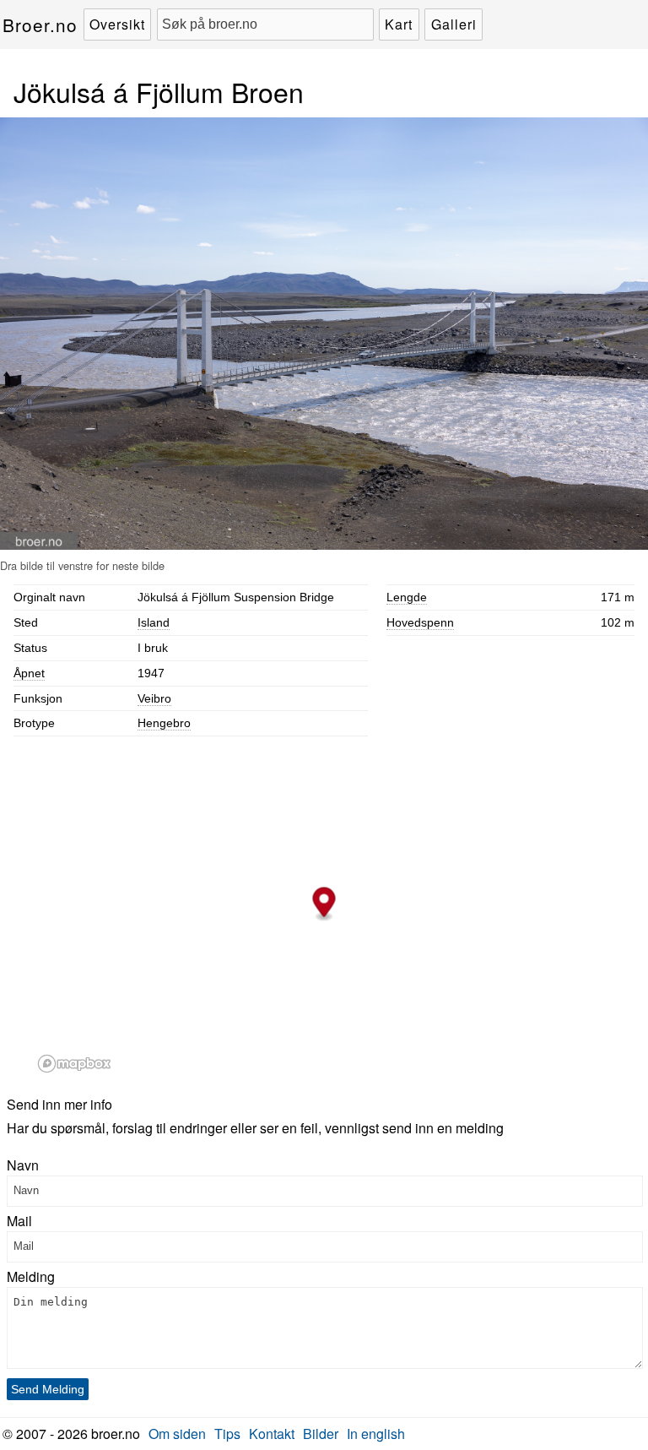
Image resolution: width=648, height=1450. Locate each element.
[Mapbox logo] (74, 1063)
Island (154, 622)
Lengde (406, 597)
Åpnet (29, 673)
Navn (23, 1165)
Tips (227, 1433)
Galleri (454, 24)
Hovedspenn (420, 622)
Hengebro (164, 723)
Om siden (177, 1433)
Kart (399, 24)
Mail (19, 1220)
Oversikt (117, 24)
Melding (31, 1276)
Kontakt (271, 1433)
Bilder (320, 1433)
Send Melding (47, 1389)
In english (376, 1433)
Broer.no (40, 24)
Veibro (154, 698)
